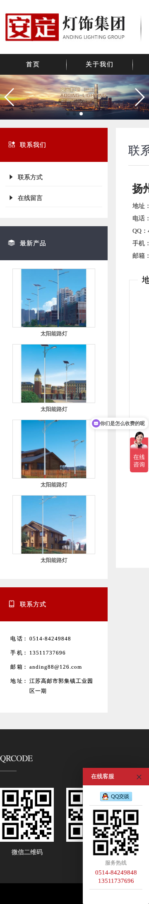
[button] (9, 97)
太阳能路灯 (54, 333)
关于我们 (100, 64)
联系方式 (28, 177)
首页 (33, 64)
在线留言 (28, 198)
